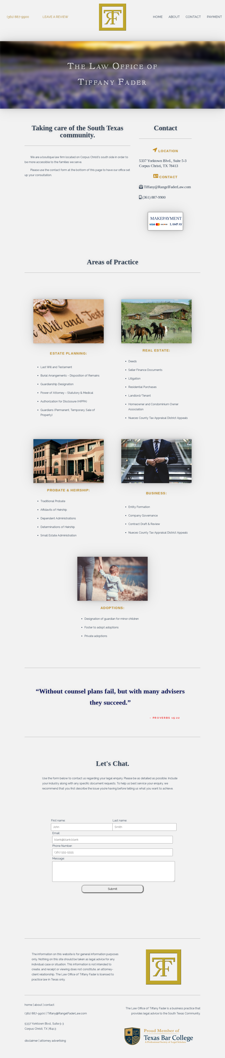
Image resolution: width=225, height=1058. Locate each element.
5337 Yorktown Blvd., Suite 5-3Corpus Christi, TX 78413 (163, 163)
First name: (58, 820)
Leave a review (55, 17)
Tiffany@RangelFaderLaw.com (167, 187)
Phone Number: (62, 845)
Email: (56, 833)
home (158, 17)
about (174, 17)
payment (214, 17)
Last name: (119, 820)
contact (193, 17)
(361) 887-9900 (18, 17)
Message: (58, 858)
